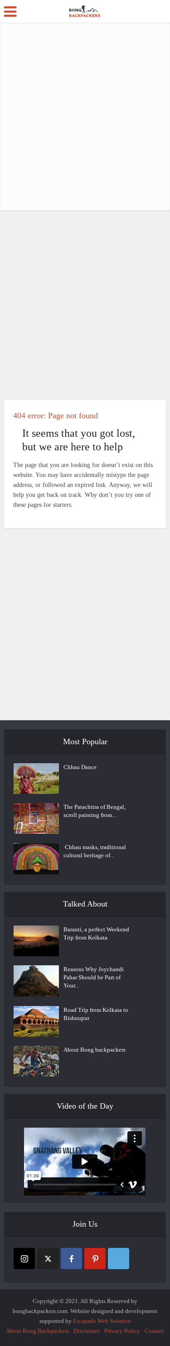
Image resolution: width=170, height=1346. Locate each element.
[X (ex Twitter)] (47, 1258)
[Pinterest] (95, 1258)
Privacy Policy (122, 1330)
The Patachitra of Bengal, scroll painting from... (94, 810)
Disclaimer (86, 1330)
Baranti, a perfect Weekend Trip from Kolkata (96, 933)
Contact (154, 1330)
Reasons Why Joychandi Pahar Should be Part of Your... (93, 977)
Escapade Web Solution (102, 1321)
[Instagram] (24, 1258)
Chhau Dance (80, 767)
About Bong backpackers (94, 1049)
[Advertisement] (85, 116)
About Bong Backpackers (37, 1330)
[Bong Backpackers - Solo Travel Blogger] (85, 10)
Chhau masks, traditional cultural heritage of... (94, 851)
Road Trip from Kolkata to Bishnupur (95, 1013)
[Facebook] (71, 1258)
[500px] (118, 1258)
